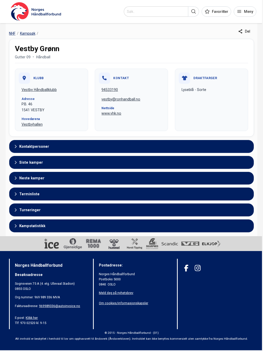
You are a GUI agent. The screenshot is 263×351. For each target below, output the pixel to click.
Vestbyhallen (32, 124)
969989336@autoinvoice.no (59, 306)
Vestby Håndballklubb (39, 90)
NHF (12, 33)
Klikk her (32, 318)
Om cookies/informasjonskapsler (123, 303)
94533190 (109, 90)
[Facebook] (186, 268)
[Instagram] (197, 268)
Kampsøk (27, 33)
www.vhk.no (111, 113)
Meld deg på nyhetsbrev (116, 293)
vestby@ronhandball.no (120, 99)
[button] (193, 11)
